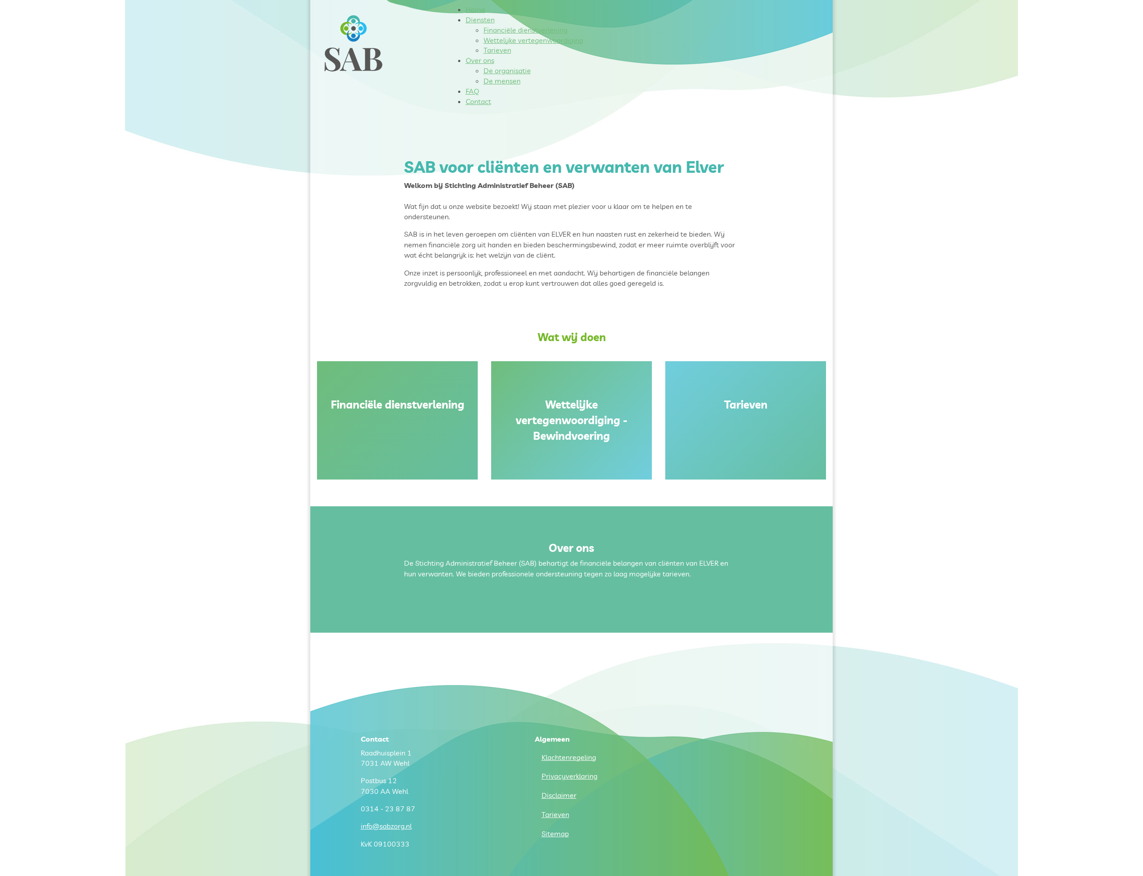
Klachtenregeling (569, 757)
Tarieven (746, 404)
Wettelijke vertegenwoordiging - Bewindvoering (571, 420)
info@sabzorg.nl (386, 826)
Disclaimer (559, 795)
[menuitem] (475, 9)
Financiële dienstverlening (397, 404)
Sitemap (555, 833)
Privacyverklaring (569, 776)
